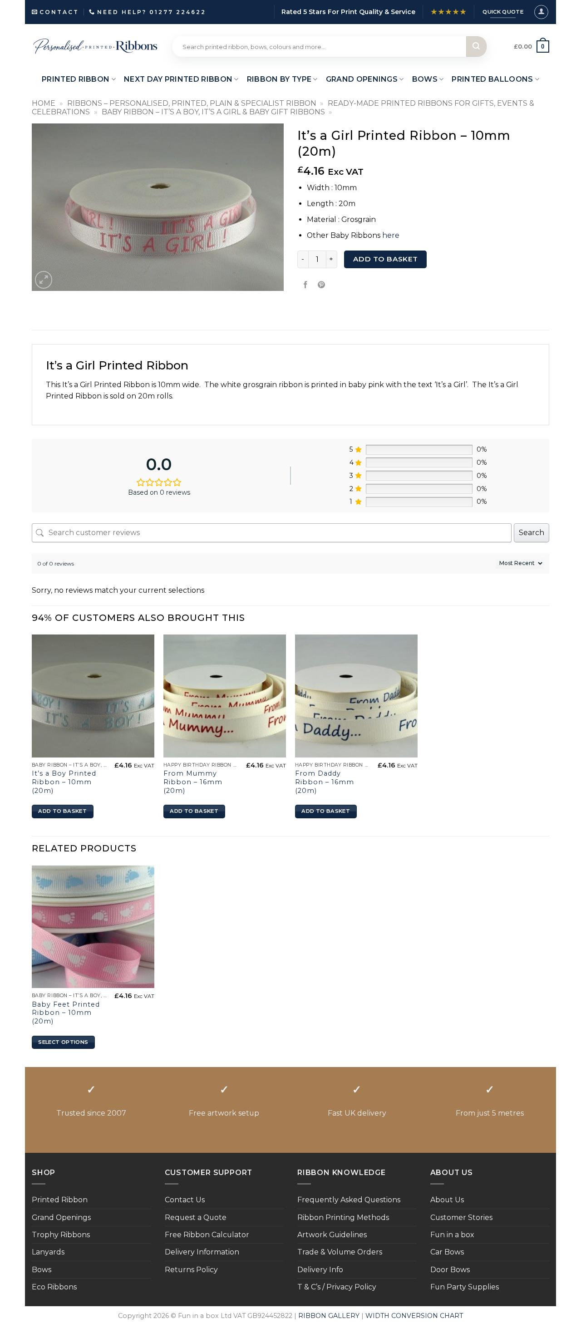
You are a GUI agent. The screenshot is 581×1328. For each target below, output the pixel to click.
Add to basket (385, 259)
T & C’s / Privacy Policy (336, 1287)
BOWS (425, 79)
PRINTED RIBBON (75, 79)
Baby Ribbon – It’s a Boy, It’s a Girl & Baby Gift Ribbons (213, 112)
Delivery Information (202, 1252)
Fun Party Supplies (464, 1287)
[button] (541, 12)
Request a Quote (195, 1217)
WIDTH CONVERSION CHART (414, 1316)
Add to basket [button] (62, 811)
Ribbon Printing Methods (343, 1217)
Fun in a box (452, 1234)
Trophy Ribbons (61, 1234)
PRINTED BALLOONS (492, 79)
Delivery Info (320, 1269)
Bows (41, 1269)
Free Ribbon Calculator (207, 1234)
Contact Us (185, 1199)
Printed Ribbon (60, 1199)
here (390, 235)
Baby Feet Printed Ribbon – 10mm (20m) (66, 1012)
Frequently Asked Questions (348, 1199)
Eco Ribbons (54, 1287)
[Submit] (476, 46)
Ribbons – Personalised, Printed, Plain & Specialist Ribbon (191, 103)
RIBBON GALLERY (328, 1316)
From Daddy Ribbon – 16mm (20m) (324, 781)
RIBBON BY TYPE (279, 79)
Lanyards (48, 1252)
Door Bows (450, 1269)
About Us (447, 1199)
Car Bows (447, 1252)
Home (43, 103)
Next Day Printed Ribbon (178, 79)
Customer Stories (461, 1217)
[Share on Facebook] (305, 285)
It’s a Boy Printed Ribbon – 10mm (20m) (64, 781)
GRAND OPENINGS (362, 79)
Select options (63, 1042)
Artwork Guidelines (332, 1234)
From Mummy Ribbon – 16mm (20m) (192, 781)
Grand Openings (61, 1217)
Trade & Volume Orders (339, 1252)
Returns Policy (191, 1269)
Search (531, 532)
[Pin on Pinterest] (321, 285)
